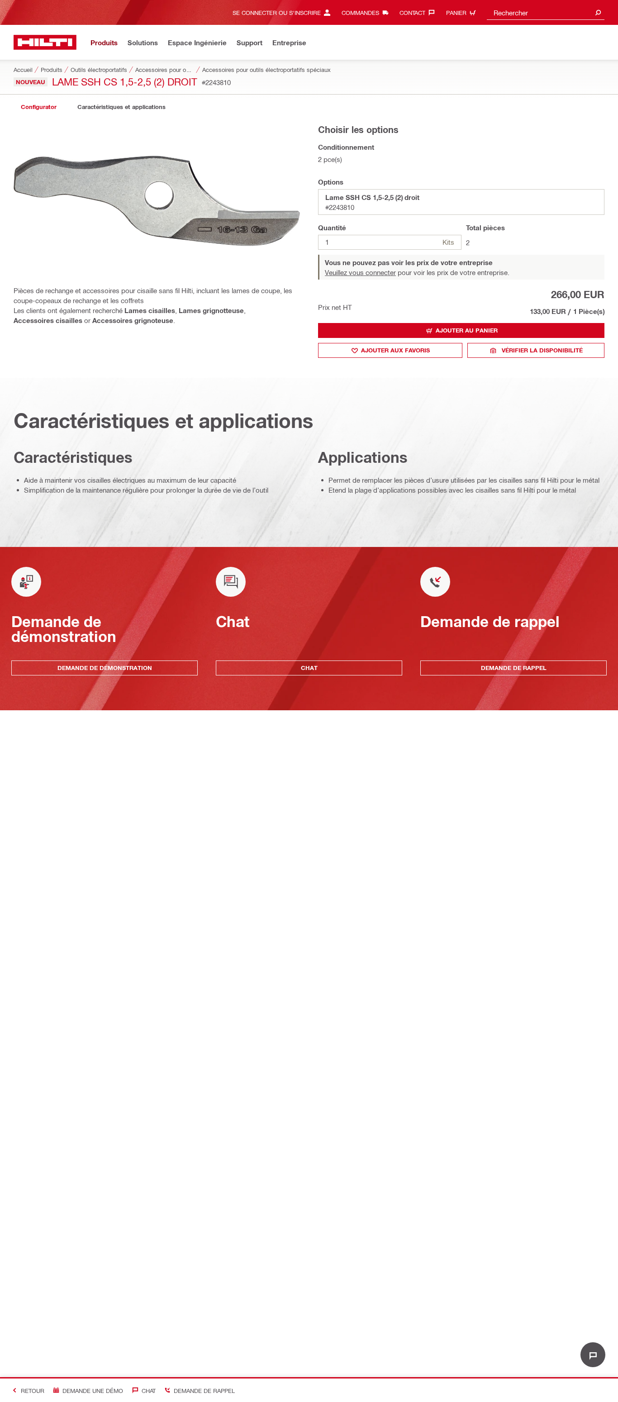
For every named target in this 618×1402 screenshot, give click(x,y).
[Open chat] (592, 1354)
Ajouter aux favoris (395, 350)
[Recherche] (598, 12)
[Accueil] (45, 42)
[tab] (38, 107)
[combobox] (545, 12)
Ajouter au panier (467, 330)
